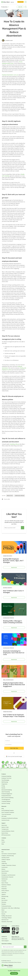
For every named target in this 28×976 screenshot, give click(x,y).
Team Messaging (5, 780)
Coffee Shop (4, 863)
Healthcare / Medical (6, 884)
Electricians (4, 873)
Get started (14, 973)
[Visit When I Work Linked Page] (13, 933)
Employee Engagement (7, 793)
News (3, 844)
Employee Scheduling (6, 776)
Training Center (5, 829)
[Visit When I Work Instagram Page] (17, 929)
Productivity (10, 495)
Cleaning (4, 861)
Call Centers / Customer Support (9, 853)
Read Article (14, 567)
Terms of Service (17, 962)
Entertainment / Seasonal (7, 877)
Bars (3, 851)
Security (3, 787)
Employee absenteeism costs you (10, 75)
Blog (12, 2)
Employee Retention (6, 795)
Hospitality (4, 888)
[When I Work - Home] (5, 2)
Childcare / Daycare (6, 859)
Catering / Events (5, 857)
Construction (4, 867)
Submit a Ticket (5, 827)
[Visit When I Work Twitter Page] (17, 932)
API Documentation (6, 835)
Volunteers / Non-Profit (7, 921)
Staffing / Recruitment (7, 915)
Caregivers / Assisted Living (8, 855)
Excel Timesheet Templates (8, 812)
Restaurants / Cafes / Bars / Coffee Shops (11, 908)
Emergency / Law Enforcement (8, 875)
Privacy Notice (5, 962)
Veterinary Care (5, 919)
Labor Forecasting (6, 791)
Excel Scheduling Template (8, 810)
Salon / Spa (4, 912)
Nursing (3, 898)
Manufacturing (5, 896)
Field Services (4, 879)
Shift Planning (5, 782)
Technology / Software (7, 917)
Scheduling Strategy (19, 495)
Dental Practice (5, 871)
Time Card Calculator (6, 814)
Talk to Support (5, 940)
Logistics (4, 894)
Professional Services (6, 906)
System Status (5, 833)
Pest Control (4, 900)
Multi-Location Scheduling (7, 797)
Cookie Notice (11, 962)
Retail (3, 910)
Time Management (6, 799)
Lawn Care (4, 892)
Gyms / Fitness (5, 882)
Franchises (4, 880)
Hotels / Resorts (5, 890)
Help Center (4, 825)
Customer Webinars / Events (8, 831)
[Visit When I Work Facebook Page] (13, 929)
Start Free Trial (20, 1)
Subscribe (20, 6)
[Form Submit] (22, 527)
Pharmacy (4, 902)
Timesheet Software (6, 801)
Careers (3, 842)
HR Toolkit (4, 816)
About (3, 840)
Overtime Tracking (6, 803)
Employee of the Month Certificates (10, 818)
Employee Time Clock (6, 778)
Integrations (4, 784)
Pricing (3, 786)
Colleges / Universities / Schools (9, 865)
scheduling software (14, 444)
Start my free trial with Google (15, 756)
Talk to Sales (4, 938)
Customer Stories (5, 820)
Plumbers (4, 904)
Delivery (3, 869)
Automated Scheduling (7, 789)
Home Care (4, 886)
